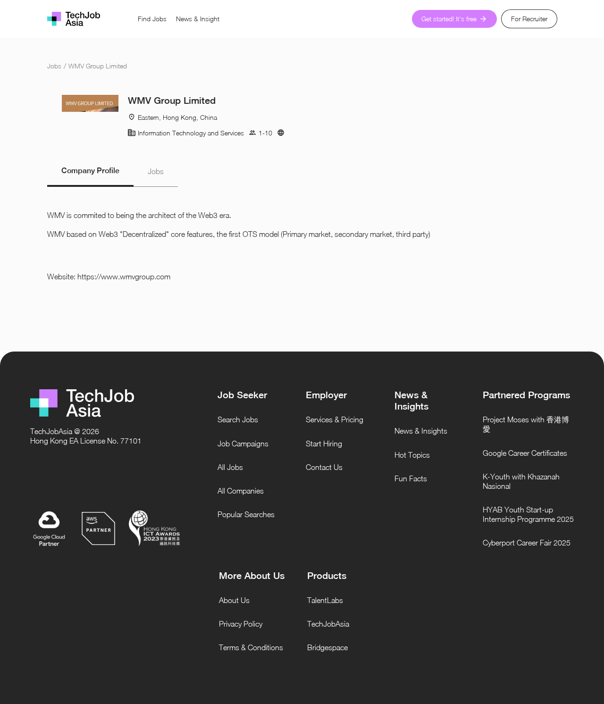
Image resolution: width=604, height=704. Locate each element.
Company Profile (90, 170)
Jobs (54, 66)
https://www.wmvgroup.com (123, 276)
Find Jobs (152, 19)
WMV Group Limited (97, 66)
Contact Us (324, 467)
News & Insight (197, 19)
